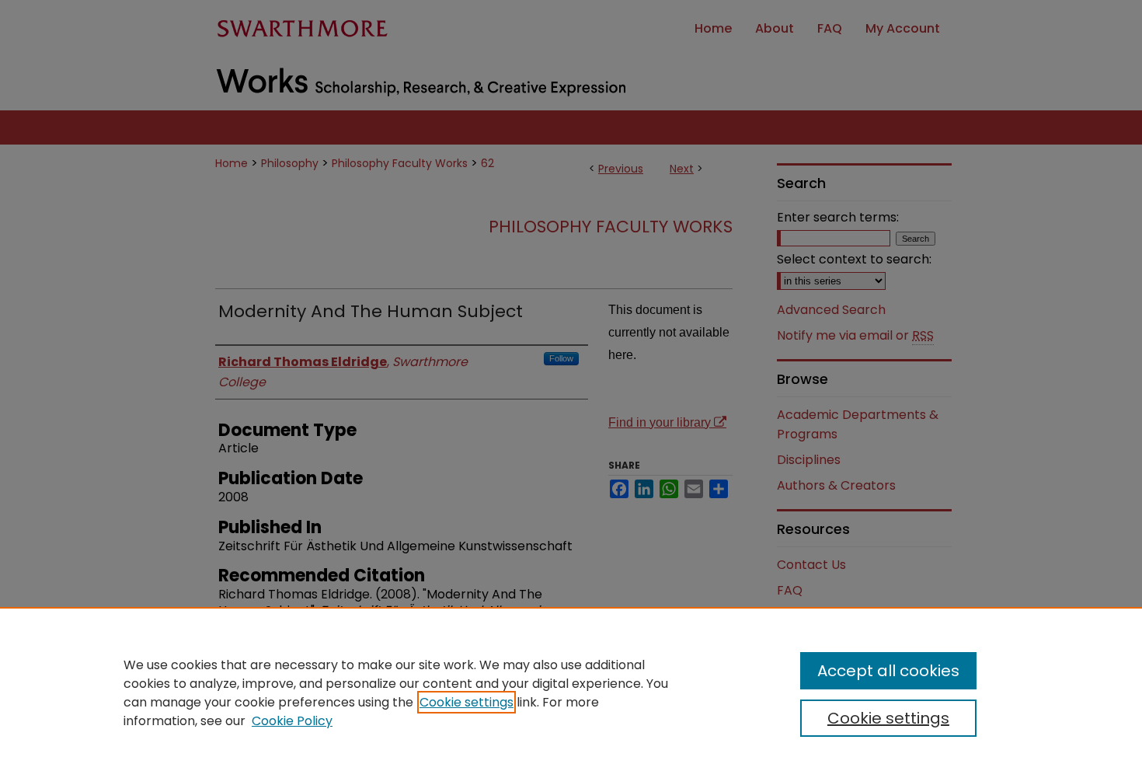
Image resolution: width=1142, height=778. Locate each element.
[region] (571, 692)
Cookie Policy (292, 721)
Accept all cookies (888, 671)
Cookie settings (467, 702)
